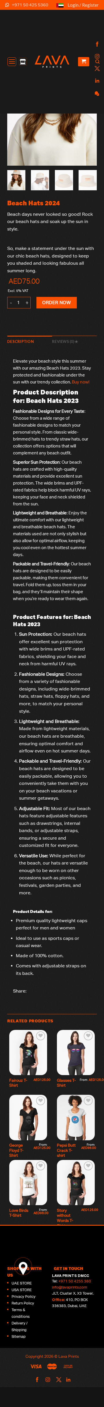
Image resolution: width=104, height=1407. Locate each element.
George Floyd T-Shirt (16, 1150)
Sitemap (19, 1336)
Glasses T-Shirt (66, 1083)
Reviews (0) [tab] (63, 341)
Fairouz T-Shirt (18, 1083)
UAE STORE (22, 1283)
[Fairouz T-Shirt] (28, 1052)
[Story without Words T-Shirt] (76, 1182)
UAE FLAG (60, 7)
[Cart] (83, 61)
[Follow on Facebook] (96, 44)
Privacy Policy (24, 1296)
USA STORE (22, 1290)
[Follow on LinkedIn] (96, 81)
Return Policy (23, 1303)
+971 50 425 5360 (30, 4)
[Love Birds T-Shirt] (28, 1182)
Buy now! (80, 381)
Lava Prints (68, 1356)
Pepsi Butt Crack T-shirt (67, 1150)
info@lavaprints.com (69, 1287)
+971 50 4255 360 (74, 1281)
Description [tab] (20, 341)
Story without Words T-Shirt (65, 1218)
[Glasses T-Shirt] (76, 1052)
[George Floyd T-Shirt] (28, 1117)
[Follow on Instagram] (96, 56)
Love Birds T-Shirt (19, 1213)
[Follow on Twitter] (96, 68)
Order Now (56, 302)
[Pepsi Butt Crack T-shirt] (76, 1117)
